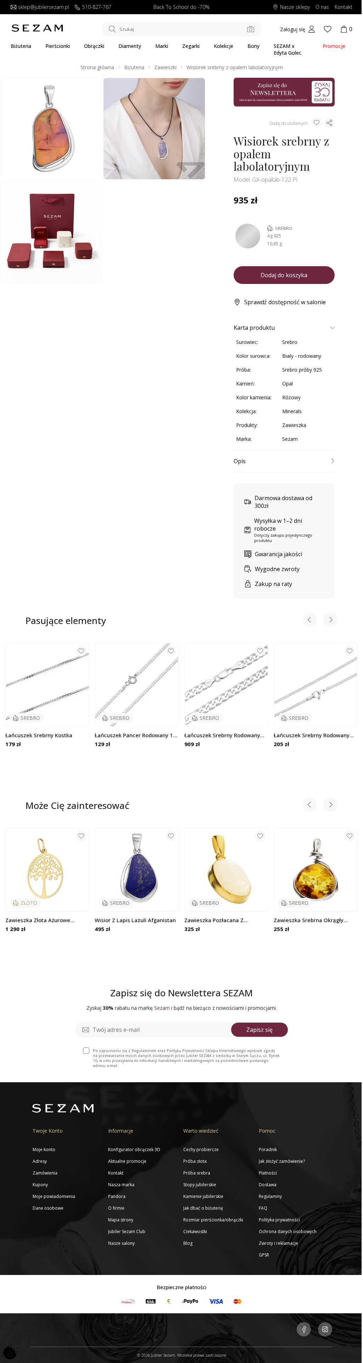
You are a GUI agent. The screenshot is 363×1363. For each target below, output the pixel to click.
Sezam (290, 439)
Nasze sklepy (295, 7)
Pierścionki (57, 46)
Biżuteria (21, 46)
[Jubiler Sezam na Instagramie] (325, 1330)
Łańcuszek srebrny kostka (38, 735)
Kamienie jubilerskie (203, 1196)
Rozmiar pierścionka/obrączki (213, 1220)
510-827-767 (96, 7)
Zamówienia (45, 1173)
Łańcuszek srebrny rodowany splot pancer (222, 735)
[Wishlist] (327, 29)
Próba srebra (196, 1173)
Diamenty (129, 46)
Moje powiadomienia (54, 1196)
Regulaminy (270, 1196)
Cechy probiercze (201, 1149)
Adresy (40, 1161)
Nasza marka (121, 1185)
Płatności (268, 1173)
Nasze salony (121, 1243)
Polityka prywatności (279, 1220)
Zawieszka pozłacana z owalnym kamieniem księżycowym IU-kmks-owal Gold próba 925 (220, 920)
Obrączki (94, 46)
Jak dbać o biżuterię (203, 1208)
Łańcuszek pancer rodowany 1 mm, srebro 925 (134, 735)
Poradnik (268, 1149)
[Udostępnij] (329, 122)
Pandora (116, 1196)
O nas (322, 7)
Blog (187, 1243)
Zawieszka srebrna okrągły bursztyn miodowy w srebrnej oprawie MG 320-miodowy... (312, 920)
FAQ (263, 1208)
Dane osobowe (48, 1208)
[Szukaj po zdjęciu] (250, 29)
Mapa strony (120, 1220)
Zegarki (191, 46)
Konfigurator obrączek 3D (134, 1149)
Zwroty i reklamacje (278, 1243)
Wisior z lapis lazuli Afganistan (135, 920)
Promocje (334, 46)
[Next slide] (330, 621)
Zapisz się (259, 1030)
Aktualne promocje (127, 1161)
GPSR (264, 1255)
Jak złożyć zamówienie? (282, 1161)
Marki (161, 46)
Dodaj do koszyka (284, 275)
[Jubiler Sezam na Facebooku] (304, 1330)
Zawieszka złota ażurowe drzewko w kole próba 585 (39, 920)
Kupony (40, 1185)
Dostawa (268, 1185)
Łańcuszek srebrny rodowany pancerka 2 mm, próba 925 (312, 735)
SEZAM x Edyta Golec (287, 49)
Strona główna (97, 67)
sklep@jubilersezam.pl (43, 7)
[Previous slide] (310, 621)
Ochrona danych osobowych (288, 1231)
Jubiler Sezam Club (126, 1231)
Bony (253, 46)
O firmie (116, 1208)
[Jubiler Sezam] (37, 30)
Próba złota (195, 1161)
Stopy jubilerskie (199, 1185)
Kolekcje (223, 46)
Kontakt (343, 7)
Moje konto (44, 1149)
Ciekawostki (195, 1231)
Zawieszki (165, 67)
